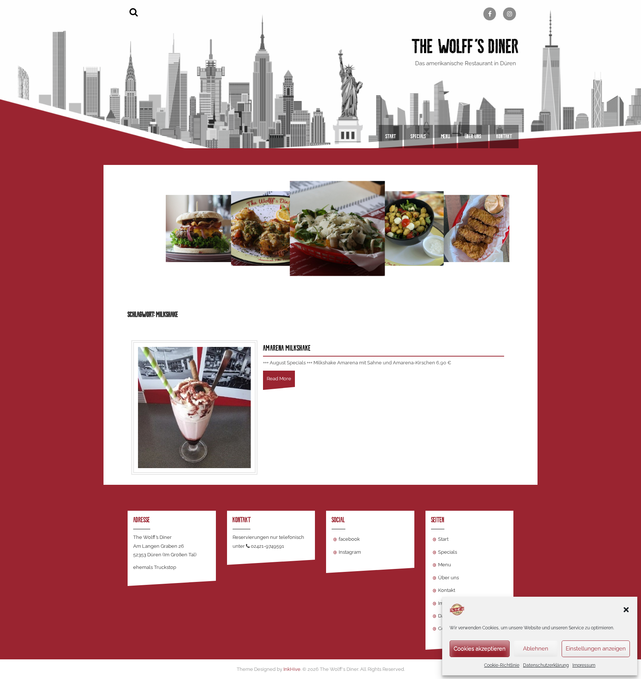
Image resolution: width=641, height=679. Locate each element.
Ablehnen (535, 648)
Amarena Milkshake (287, 348)
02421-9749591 (267, 546)
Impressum (583, 665)
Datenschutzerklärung (546, 665)
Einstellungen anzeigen (596, 648)
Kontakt (504, 136)
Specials (418, 136)
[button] (626, 609)
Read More (279, 378)
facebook (349, 539)
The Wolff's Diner (465, 46)
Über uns (473, 136)
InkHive (291, 669)
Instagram (350, 552)
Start (390, 136)
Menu (445, 136)
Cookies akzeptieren (480, 648)
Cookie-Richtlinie (501, 665)
